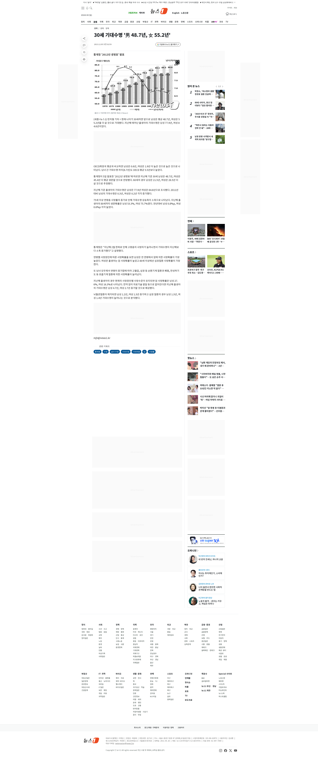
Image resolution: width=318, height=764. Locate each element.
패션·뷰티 (222, 650)
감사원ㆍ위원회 (87, 635)
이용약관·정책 (168, 727)
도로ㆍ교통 (137, 705)
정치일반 (84, 638)
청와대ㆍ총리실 (87, 629)
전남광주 (153, 653)
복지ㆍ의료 (120, 678)
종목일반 (170, 699)
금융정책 (204, 632)
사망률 (151, 352)
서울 (151, 632)
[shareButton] (84, 38)
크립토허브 (133, 13)
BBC (203, 678)
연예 (190, 221)
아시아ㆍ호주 (138, 635)
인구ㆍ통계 (120, 638)
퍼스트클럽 (223, 696)
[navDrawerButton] (83, 8)
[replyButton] (84, 45)
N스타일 (153, 696)
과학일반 (102, 696)
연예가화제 (154, 678)
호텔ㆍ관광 (223, 656)
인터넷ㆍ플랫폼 (104, 678)
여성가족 (102, 653)
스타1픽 (221, 684)
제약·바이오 (120, 681)
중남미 (135, 644)
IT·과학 (102, 674)
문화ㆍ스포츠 (189, 641)
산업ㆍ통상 (120, 635)
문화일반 (136, 690)
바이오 (118, 674)
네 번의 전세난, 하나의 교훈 (211, 559)
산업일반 (222, 629)
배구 (168, 690)
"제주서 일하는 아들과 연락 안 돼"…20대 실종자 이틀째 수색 (204, 128)
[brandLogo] (159, 11)
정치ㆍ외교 (188, 629)
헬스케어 (119, 684)
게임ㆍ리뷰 (103, 693)
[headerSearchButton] (91, 8)
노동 (100, 641)
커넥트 (229, 8)
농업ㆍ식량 (120, 644)
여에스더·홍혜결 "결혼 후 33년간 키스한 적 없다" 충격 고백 (213, 388)
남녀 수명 (115, 352)
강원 (151, 641)
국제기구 (136, 653)
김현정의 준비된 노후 (206, 584)
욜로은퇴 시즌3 (204, 570)
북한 (186, 624)
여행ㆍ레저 (137, 699)
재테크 (203, 647)
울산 (151, 663)
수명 (105, 352)
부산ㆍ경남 (154, 659)
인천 (151, 638)
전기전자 (222, 635)
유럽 (134, 638)
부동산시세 (85, 687)
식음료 (221, 653)
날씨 (100, 647)
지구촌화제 (137, 659)
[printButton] (84, 59)
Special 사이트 (225, 674)
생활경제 (222, 647)
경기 (151, 635)
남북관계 (187, 644)
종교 (134, 684)
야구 (168, 678)
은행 (203, 635)
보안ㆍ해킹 (103, 690)
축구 (168, 684)
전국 (152, 624)
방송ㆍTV (153, 681)
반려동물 (136, 709)
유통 (220, 644)
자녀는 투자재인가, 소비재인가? (210, 574)
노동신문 (184, 13)
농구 (168, 693)
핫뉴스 (191, 358)
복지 (100, 638)
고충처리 (181, 727)
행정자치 (153, 629)
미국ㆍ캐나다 (138, 632)
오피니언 (192, 550)
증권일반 (204, 641)
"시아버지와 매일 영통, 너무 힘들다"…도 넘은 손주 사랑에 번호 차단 (212, 377)
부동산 (84, 674)
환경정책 (119, 647)
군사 (186, 632)
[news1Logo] (91, 740)
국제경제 (136, 647)
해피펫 (142, 13)
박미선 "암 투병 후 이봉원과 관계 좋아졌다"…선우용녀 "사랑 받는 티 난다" (212, 411)
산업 (220, 624)
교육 (100, 635)
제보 (235, 8)
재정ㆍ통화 (120, 632)
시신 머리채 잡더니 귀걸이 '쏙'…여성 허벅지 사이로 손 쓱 (212, 400)
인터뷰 (152, 693)
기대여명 (136, 352)
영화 (151, 684)
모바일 (101, 684)
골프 (168, 696)
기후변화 (136, 650)
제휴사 (204, 674)
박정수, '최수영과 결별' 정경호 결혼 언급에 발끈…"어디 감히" (205, 94)
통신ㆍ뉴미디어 (104, 681)
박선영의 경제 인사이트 (207, 556)
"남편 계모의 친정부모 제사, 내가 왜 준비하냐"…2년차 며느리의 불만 (212, 366)
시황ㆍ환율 (205, 644)
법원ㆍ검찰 (103, 632)
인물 (100, 650)
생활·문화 (137, 674)
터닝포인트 (223, 690)
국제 (135, 624)
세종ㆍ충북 (154, 644)
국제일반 (136, 663)
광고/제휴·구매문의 (151, 727)
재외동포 (170, 635)
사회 (100, 624)
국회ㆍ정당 (85, 632)
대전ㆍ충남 (154, 647)
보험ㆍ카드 (205, 638)
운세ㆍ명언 (137, 702)
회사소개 (137, 727)
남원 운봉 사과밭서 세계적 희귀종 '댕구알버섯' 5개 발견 (204, 139)
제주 (151, 666)
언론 (134, 693)
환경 (100, 644)
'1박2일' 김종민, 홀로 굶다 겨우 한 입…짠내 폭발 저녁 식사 (98, 2)
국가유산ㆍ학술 (138, 687)
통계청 (97, 352)
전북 (151, 650)
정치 (83, 624)
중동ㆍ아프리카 (138, 641)
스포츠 (191, 252)
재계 (220, 632)
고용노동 (119, 641)
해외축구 (170, 687)
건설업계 (84, 690)
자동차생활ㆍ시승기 (140, 712)
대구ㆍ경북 (154, 656)
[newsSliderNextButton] (222, 86)
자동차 (221, 638)
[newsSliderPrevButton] (216, 86)
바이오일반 (120, 687)
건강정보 (136, 696)
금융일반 (204, 629)
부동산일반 (85, 678)
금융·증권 (205, 624)
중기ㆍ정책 (223, 641)
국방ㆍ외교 (171, 629)
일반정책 (84, 681)
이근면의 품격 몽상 (205, 598)
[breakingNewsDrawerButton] (87, 8)
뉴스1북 (221, 693)
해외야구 (170, 681)
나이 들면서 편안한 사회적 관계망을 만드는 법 (210, 588)
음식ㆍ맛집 (137, 715)
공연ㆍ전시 (137, 678)
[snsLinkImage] (220, 750)
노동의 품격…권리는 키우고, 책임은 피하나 (210, 602)
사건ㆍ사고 (103, 629)
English (175, 13)
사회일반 (102, 656)
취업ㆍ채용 (223, 659)
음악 (151, 687)
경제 (96, 28)
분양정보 (84, 684)
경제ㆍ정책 (120, 629)
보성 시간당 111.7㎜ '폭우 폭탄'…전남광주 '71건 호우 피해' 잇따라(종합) (151, 2)
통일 (168, 632)
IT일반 (101, 687)
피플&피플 (137, 656)
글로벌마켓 (205, 681)
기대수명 (125, 352)
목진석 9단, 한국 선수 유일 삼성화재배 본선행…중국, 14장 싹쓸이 (207, 2)
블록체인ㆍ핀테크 (208, 650)
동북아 (135, 629)
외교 (169, 624)
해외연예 (153, 690)
